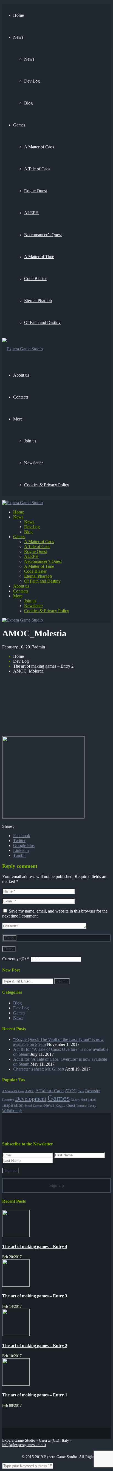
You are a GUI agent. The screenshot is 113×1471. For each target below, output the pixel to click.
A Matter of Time (39, 566)
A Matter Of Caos (13, 1091)
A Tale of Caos (37, 546)
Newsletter (33, 605)
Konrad (38, 1105)
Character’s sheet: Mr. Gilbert (38, 1069)
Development (30, 1099)
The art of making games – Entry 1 (34, 1395)
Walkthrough (12, 1110)
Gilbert (75, 1099)
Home (18, 512)
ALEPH (31, 556)
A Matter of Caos (39, 541)
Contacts (20, 591)
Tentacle (81, 1105)
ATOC (71, 1090)
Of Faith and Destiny (42, 581)
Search (61, 981)
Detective (8, 1099)
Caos (81, 1091)
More (17, 596)
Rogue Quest (35, 551)
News (18, 517)
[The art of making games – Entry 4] (16, 1235)
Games (19, 536)
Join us (30, 600)
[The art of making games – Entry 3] (16, 1285)
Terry (92, 1105)
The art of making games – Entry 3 (34, 1296)
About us (21, 586)
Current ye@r (15, 958)
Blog (28, 531)
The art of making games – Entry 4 (34, 1246)
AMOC (29, 1091)
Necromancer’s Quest (43, 561)
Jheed (28, 1105)
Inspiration (13, 1105)
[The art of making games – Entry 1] (16, 1384)
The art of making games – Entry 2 (43, 666)
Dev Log (32, 526)
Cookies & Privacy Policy (46, 610)
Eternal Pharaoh (38, 576)
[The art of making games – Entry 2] (16, 1334)
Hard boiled (88, 1099)
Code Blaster (35, 571)
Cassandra (92, 1091)
